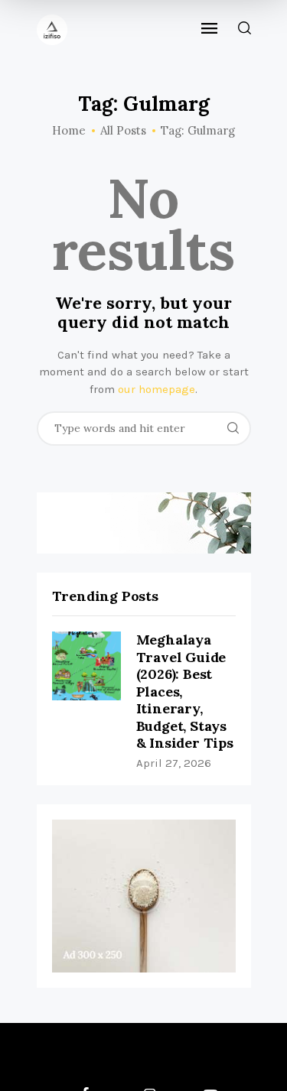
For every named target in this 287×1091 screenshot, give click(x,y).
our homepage (156, 389)
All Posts (123, 130)
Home (69, 131)
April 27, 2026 (173, 763)
